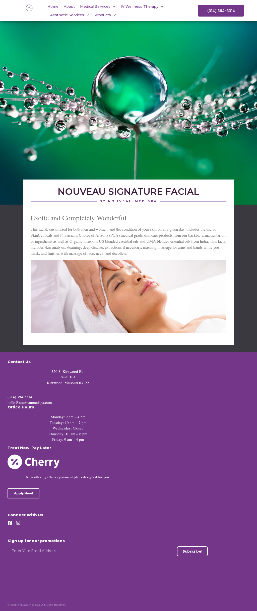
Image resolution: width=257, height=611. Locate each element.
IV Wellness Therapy (139, 6)
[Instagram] (18, 522)
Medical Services (95, 6)
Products (102, 15)
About (69, 6)
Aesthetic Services (67, 15)
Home (52, 6)
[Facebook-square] (10, 522)
